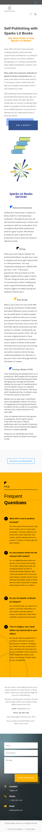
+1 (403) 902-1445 (15, 800)
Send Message (26, 778)
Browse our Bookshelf (21, 460)
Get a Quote (23, 125)
